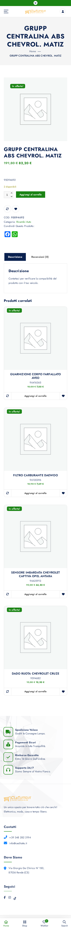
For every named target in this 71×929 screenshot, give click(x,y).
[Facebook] (5, 898)
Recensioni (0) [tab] (40, 257)
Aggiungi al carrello (30, 194)
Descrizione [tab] (15, 257)
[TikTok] (15, 899)
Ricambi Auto (23, 222)
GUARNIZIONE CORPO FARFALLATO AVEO (35, 376)
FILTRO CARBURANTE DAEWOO (35, 475)
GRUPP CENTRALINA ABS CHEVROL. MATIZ (36, 55)
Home (32, 51)
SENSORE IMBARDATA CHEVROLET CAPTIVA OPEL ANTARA (35, 574)
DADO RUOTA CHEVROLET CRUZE (35, 673)
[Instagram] (9, 898)
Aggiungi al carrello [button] (35, 396)
